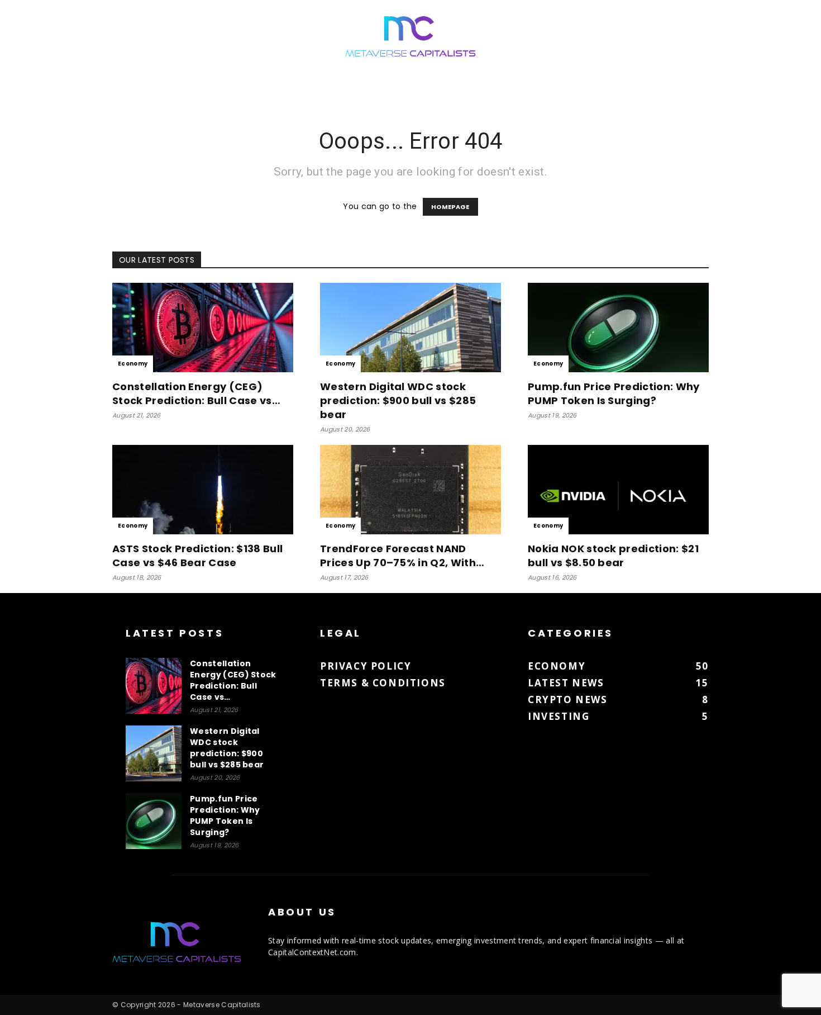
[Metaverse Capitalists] (410, 37)
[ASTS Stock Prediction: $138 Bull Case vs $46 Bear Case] (202, 489)
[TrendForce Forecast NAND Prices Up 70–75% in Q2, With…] (410, 489)
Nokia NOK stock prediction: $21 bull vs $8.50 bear (613, 556)
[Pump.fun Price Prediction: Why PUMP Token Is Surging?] (618, 327)
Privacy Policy (365, 666)
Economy (132, 363)
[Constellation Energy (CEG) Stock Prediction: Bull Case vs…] (202, 327)
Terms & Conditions (383, 682)
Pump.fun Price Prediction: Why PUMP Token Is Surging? (614, 393)
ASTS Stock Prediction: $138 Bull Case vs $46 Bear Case (197, 556)
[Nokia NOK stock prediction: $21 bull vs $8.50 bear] (618, 489)
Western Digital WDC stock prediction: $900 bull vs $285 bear (398, 400)
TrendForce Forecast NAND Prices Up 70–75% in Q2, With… (402, 556)
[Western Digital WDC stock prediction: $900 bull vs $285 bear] (410, 327)
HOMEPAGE (450, 206)
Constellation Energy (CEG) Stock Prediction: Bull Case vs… (196, 393)
